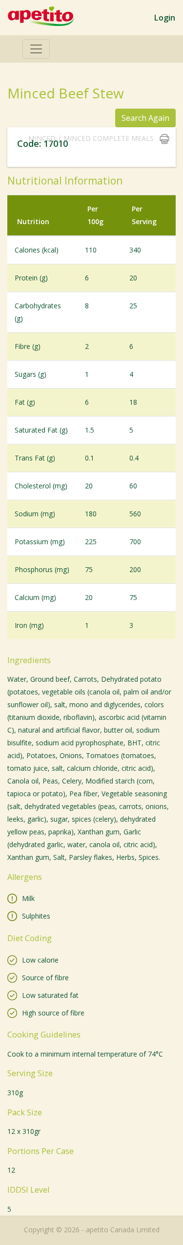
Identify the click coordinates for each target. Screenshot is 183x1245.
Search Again (145, 118)
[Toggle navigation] (36, 49)
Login (164, 17)
